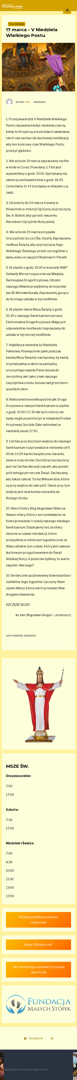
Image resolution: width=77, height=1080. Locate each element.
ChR (27, 102)
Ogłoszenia (16, 24)
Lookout (43, 1069)
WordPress (24, 1069)
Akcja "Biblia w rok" (38, 945)
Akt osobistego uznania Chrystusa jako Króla (38, 969)
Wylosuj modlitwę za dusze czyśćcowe (38, 919)
